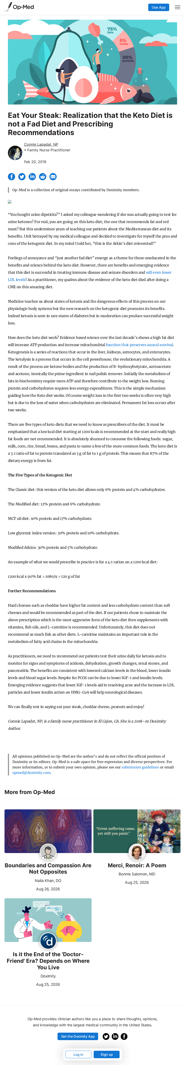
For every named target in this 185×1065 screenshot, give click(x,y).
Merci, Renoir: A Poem (137, 865)
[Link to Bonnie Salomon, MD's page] (137, 852)
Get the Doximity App (78, 1036)
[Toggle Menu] (177, 7)
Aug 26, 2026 (32, 888)
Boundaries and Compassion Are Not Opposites (48, 868)
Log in (78, 1054)
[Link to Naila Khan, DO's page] (48, 852)
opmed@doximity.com (31, 772)
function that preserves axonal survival (139, 344)
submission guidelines (140, 767)
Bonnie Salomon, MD (137, 874)
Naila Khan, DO (48, 880)
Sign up (107, 1054)
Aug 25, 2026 (121, 882)
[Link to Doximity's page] (48, 941)
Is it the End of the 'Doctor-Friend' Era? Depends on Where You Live (48, 961)
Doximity (48, 976)
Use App (159, 7)
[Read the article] (48, 831)
